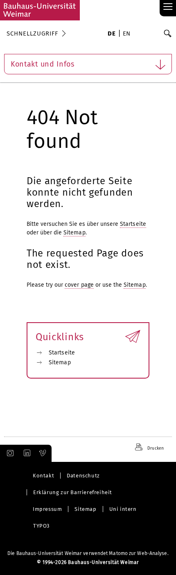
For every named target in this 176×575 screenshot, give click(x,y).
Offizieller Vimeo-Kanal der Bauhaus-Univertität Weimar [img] (43, 453)
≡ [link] (168, 7)
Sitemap (74, 232)
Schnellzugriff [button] (32, 33)
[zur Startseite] (40, 10)
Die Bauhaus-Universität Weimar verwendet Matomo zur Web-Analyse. (87, 553)
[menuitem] (111, 34)
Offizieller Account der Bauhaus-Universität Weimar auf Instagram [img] (8, 453)
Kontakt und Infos (42, 64)
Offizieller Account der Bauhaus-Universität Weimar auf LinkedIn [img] (25, 453)
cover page (79, 284)
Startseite (133, 224)
